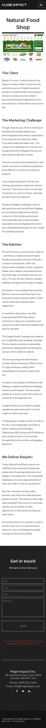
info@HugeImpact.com (27, 686)
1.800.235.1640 (27, 682)
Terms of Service (27, 643)
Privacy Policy (12, 643)
